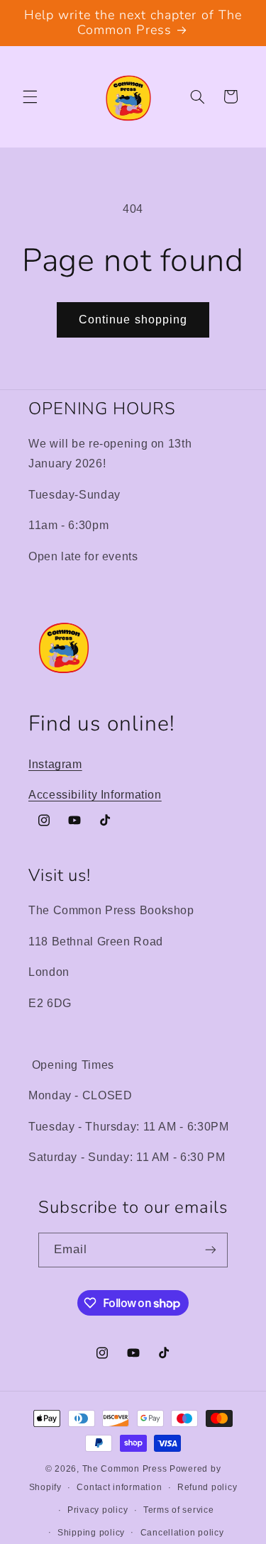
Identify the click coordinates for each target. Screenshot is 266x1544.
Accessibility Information (95, 795)
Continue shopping (133, 319)
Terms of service (178, 1510)
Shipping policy (91, 1532)
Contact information (119, 1487)
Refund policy (207, 1487)
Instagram (55, 764)
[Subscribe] (210, 1250)
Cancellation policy (182, 1532)
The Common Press (124, 1469)
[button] (29, 96)
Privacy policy (97, 1510)
